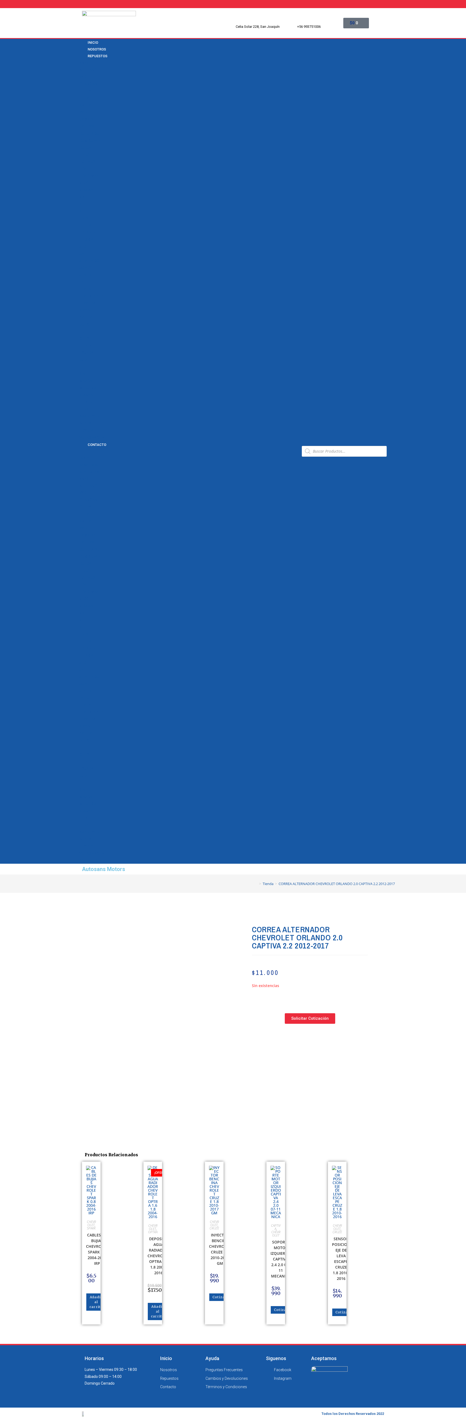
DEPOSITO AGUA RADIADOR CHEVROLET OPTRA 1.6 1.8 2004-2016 (158, 1255)
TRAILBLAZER (91, 296)
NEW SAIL (87, 190)
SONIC (85, 268)
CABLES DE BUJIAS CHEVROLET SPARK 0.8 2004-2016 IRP (97, 1249)
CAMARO (87, 119)
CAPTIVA (86, 126)
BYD (82, 77)
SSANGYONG (90, 416)
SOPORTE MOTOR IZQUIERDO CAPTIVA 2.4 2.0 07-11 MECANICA (280, 1259)
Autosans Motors (103, 869)
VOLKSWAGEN (91, 437)
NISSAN (86, 395)
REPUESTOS (97, 56)
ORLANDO (88, 232)
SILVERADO (89, 261)
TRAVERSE (88, 303)
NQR (83, 211)
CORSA (85, 147)
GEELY (84, 338)
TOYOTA (86, 430)
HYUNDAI (87, 352)
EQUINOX (87, 162)
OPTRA (85, 225)
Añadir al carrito (96, 1302)
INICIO (84, 458)
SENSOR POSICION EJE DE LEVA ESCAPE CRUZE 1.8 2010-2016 (341, 1258)
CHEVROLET (89, 98)
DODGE (85, 324)
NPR (83, 204)
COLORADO (89, 133)
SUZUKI (85, 423)
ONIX (83, 218)
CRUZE (85, 154)
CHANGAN (88, 84)
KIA (82, 374)
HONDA (85, 345)
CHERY (85, 91)
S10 (82, 247)
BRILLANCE (89, 70)
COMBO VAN (90, 140)
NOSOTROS (88, 465)
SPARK (85, 275)
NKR (83, 197)
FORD (84, 331)
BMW (83, 63)
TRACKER (87, 289)
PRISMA (86, 239)
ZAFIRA (85, 317)
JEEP (83, 367)
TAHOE (85, 282)
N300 (83, 183)
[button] (188, 451)
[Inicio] (256, 883)
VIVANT (85, 310)
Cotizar (220, 1297)
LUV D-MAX (89, 176)
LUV (82, 169)
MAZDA (85, 381)
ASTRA (85, 105)
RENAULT (87, 409)
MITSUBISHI (89, 388)
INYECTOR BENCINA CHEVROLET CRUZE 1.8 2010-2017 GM (220, 1249)
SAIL (83, 254)
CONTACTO (97, 445)
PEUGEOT (87, 402)
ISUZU (84, 360)
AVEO (84, 112)
